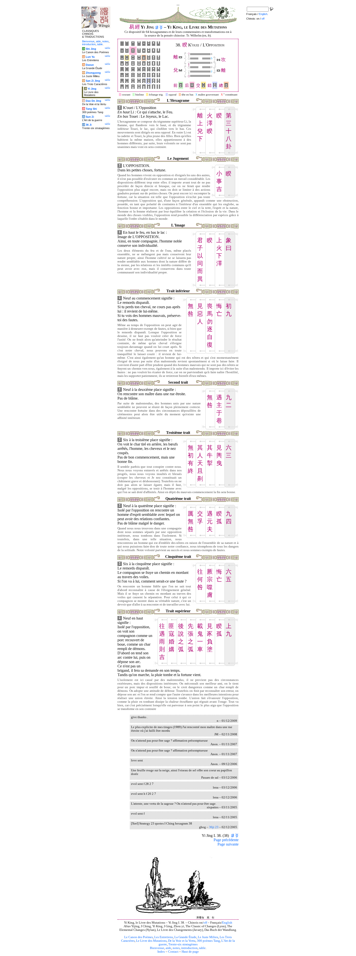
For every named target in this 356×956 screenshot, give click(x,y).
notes (176, 948)
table (202, 948)
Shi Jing (91, 48)
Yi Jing (92, 88)
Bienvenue (157, 948)
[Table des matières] (161, 27)
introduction (189, 948)
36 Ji (89, 124)
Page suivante (228, 844)
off (205, 922)
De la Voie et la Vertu (181, 940)
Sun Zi (90, 116)
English (227, 922)
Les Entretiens (163, 937)
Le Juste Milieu (208, 937)
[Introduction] (156, 27)
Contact (173, 951)
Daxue (90, 64)
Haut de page (190, 951)
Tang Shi (91, 108)
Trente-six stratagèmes (183, 944)
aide (168, 948)
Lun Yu (90, 56)
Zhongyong (93, 72)
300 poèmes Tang (208, 940)
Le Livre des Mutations (151, 940)
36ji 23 (213, 827)
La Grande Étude (185, 937)
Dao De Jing (93, 100)
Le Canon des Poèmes (138, 937)
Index (161, 951)
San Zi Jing (93, 80)
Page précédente (226, 840)
